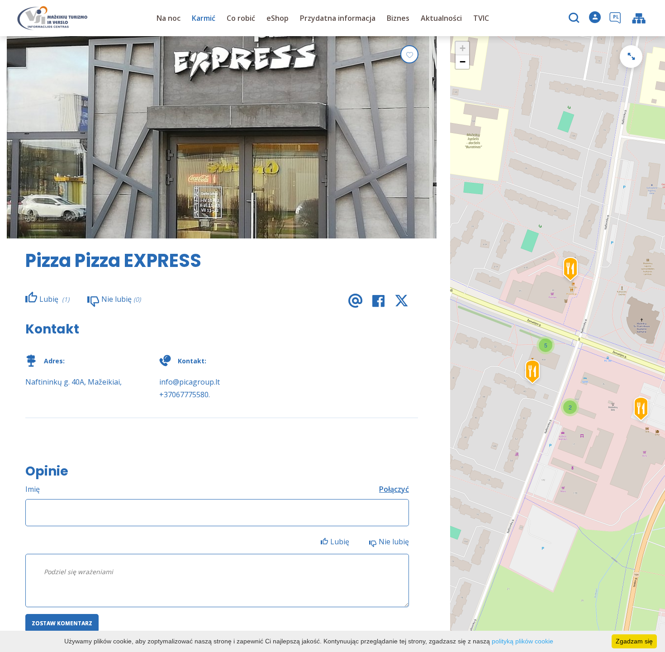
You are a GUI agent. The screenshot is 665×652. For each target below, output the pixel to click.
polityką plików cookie (522, 641)
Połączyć (394, 489)
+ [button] (463, 48)
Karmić (203, 18)
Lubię (340, 542)
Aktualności (441, 18)
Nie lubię (394, 542)
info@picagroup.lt (189, 382)
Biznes (398, 18)
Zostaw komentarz (62, 623)
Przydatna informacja (337, 18)
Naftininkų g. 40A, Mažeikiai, (73, 382)
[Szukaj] (575, 18)
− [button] (463, 61)
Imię (32, 489)
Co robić (241, 18)
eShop (277, 18)
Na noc (168, 18)
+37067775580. (184, 395)
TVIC (481, 18)
